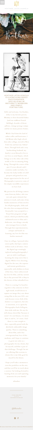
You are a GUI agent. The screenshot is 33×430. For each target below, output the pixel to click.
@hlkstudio (16, 408)
